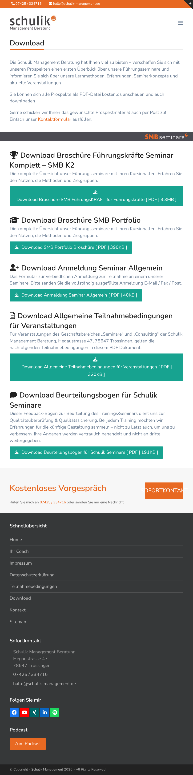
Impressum (21, 563)
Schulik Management (47, 769)
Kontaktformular (54, 119)
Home (16, 540)
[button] (180, 23)
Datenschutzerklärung (32, 575)
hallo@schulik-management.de (76, 3)
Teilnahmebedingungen (33, 586)
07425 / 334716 (29, 3)
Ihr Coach (19, 551)
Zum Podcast (28, 744)
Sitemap (18, 622)
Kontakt (18, 610)
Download (20, 598)
